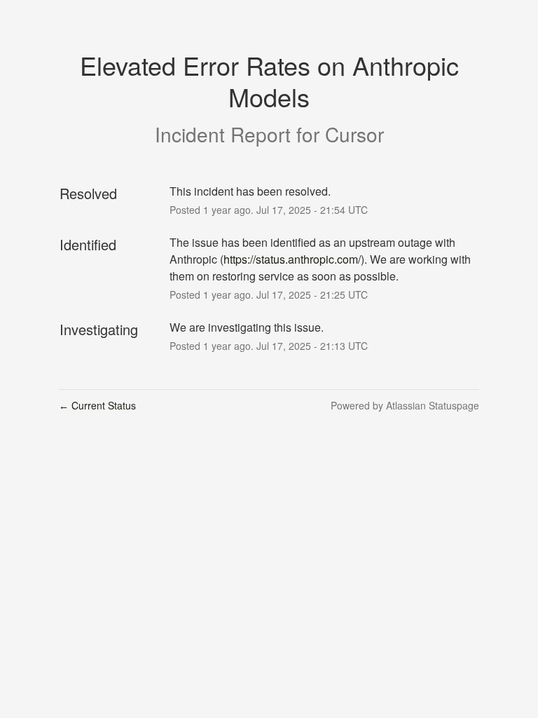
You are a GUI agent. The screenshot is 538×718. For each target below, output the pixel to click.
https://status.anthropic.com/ (292, 259)
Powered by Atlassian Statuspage (405, 405)
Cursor (354, 134)
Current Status (97, 405)
